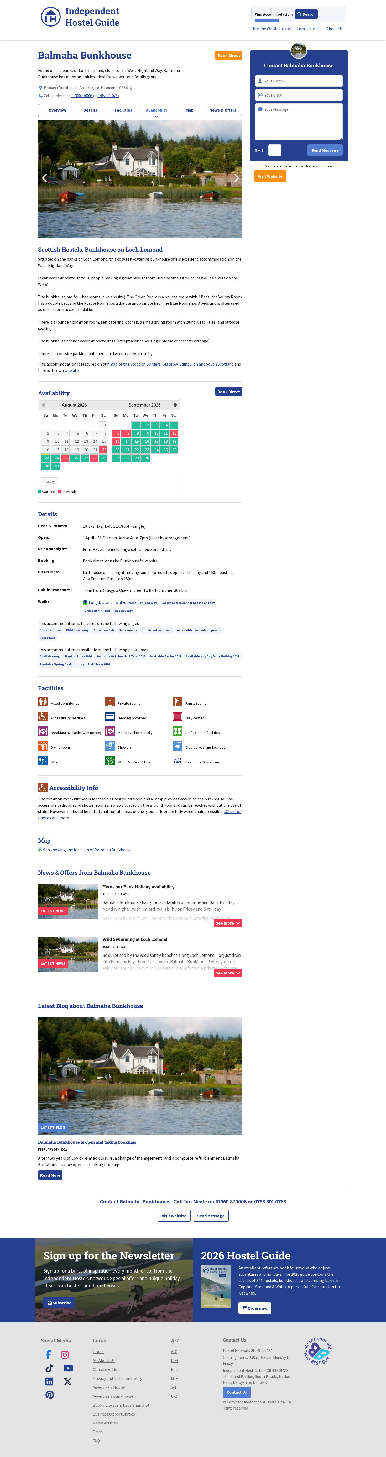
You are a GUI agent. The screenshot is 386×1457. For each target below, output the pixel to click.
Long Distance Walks (107, 602)
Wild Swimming (77, 630)
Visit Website (270, 176)
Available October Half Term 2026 (120, 656)
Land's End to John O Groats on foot (188, 603)
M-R (174, 1378)
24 (57, 458)
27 (86, 458)
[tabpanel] (140, 179)
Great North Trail (97, 611)
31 (57, 466)
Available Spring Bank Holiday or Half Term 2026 (75, 664)
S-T (174, 1387)
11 (166, 433)
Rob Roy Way (124, 611)
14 (128, 441)
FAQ (96, 1440)
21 (128, 450)
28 (128, 458)
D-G (174, 1360)
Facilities (123, 110)
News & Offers (222, 110)
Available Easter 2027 (165, 656)
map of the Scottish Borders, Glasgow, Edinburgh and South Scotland (171, 364)
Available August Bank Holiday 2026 (66, 656)
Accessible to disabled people (199, 630)
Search (309, 14)
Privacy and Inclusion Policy (117, 1378)
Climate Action (106, 1369)
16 (147, 441)
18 (166, 441)
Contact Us (237, 1392)
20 (117, 450)
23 (47, 458)
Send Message (211, 1215)
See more (225, 923)
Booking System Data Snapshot (121, 1405)
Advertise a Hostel (109, 1387)
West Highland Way (142, 603)
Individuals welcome (157, 630)
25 (166, 450)
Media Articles (105, 1423)
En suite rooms (50, 630)
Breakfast (47, 638)
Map (190, 110)
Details (90, 110)
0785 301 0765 (108, 95)
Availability (156, 110)
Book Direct (228, 55)
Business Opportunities (114, 1414)
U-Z (174, 1396)
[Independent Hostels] (80, 17)
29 (104, 458)
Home (98, 1351)
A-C (174, 1351)
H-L (174, 1369)
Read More (50, 1175)
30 (47, 466)
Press (98, 1431)
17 (156, 441)
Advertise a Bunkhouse (113, 1396)
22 (137, 450)
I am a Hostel (309, 28)
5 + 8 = (261, 150)
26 (77, 458)
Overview (57, 110)
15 (137, 441)
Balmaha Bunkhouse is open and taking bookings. (87, 1142)
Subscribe (61, 1302)
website (72, 370)
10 (156, 433)
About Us (334, 28)
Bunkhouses (128, 630)
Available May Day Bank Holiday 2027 (212, 656)
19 (175, 441)
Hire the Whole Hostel (271, 28)
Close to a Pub (103, 630)
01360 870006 (82, 95)
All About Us (104, 1360)
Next (235, 176)
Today (49, 481)
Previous (44, 176)
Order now (257, 1308)
